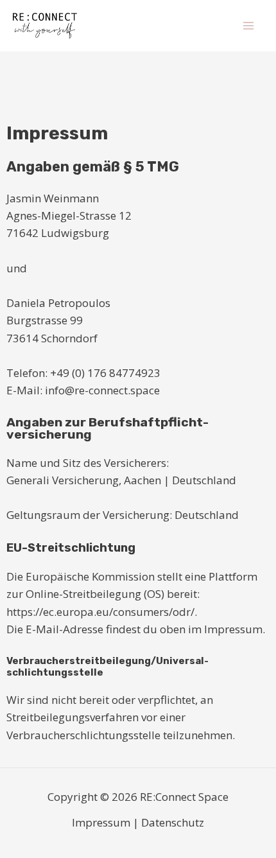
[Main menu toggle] (249, 25)
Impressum (101, 822)
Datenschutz (172, 822)
